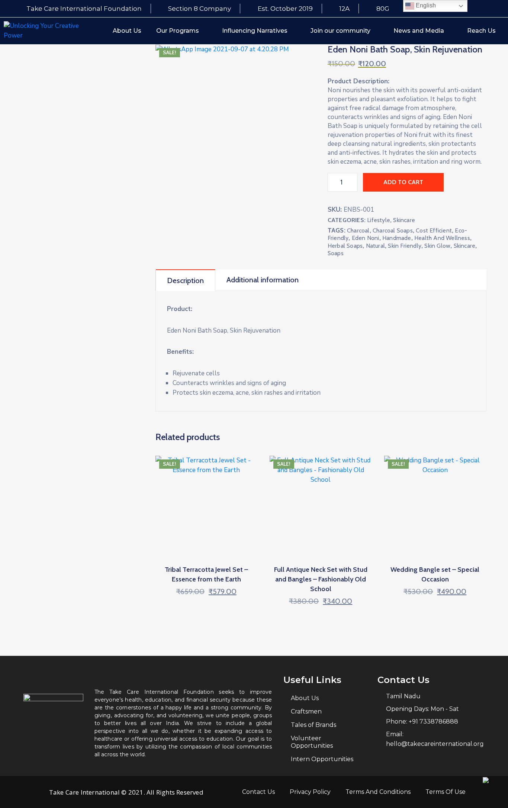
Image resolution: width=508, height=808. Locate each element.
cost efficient (434, 230)
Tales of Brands (313, 724)
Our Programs (177, 30)
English (425, 5)
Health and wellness (442, 237)
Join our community (340, 30)
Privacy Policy (310, 791)
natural (375, 245)
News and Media (418, 30)
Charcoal (358, 230)
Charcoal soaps (393, 230)
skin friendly (404, 245)
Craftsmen (306, 711)
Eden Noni (365, 237)
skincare (465, 245)
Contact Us (258, 791)
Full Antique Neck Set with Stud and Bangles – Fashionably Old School (320, 579)
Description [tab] (185, 280)
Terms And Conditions (378, 791)
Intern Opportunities (322, 759)
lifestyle (378, 220)
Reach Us (481, 30)
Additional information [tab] (262, 279)
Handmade (396, 237)
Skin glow (437, 245)
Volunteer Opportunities (312, 742)
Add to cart (403, 182)
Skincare (404, 220)
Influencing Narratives (254, 30)
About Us (127, 30)
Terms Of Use (445, 791)
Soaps (336, 253)
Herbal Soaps (345, 245)
